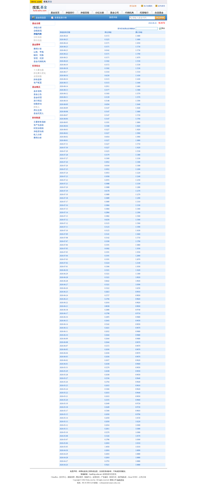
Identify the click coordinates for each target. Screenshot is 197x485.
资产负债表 (39, 125)
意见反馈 (133, 6)
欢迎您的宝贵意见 (109, 474)
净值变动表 (39, 131)
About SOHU (133, 477)
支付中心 (62, 477)
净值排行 (70, 13)
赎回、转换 (39, 55)
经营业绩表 (39, 128)
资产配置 (38, 83)
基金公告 (38, 94)
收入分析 (38, 135)
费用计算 (38, 49)
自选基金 (159, 13)
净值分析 (38, 28)
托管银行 (144, 13)
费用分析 (38, 138)
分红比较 (99, 13)
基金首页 (55, 13)
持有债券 (38, 79)
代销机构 (129, 13)
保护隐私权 (122, 477)
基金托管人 (39, 113)
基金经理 (38, 97)
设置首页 (96, 477)
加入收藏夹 (148, 6)
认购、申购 (39, 52)
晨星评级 (113, 17)
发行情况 (38, 101)
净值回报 (84, 13)
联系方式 (112, 477)
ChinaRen (54, 477)
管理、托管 (39, 58)
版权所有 (120, 480)
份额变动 (38, 104)
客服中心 (87, 477)
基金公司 (114, 13)
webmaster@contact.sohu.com (109, 483)
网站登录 (79, 477)
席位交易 (38, 110)
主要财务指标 (40, 122)
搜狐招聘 (71, 477)
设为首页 (161, 6)
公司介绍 (142, 477)
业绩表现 (38, 31)
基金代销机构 (40, 61)
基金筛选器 (41, 18)
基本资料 (38, 91)
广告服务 (104, 477)
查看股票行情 (61, 18)
